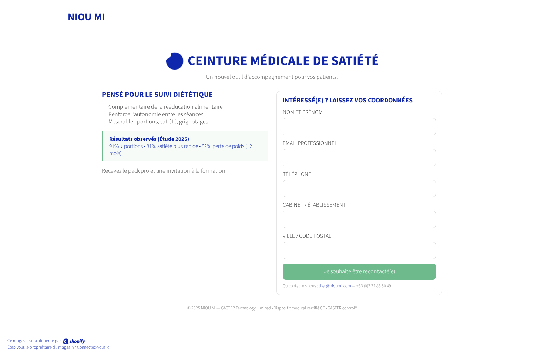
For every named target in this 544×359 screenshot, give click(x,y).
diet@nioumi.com (335, 286)
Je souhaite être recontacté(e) (359, 271)
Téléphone (297, 174)
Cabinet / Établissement (314, 205)
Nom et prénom (303, 112)
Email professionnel (310, 143)
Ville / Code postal (307, 236)
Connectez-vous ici (93, 347)
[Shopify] (73, 341)
